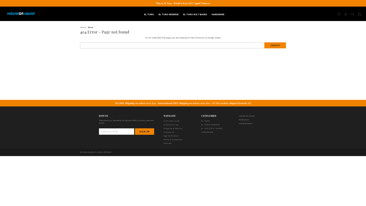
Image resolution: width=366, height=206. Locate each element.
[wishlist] (338, 13)
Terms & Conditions (173, 139)
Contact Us (169, 132)
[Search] (352, 13)
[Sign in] (345, 13)
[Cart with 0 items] (359, 13)
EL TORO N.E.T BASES (195, 14)
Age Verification (171, 136)
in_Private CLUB (171, 121)
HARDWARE (218, 14)
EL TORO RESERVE (169, 14)
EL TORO (149, 14)
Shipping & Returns (173, 128)
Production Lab (171, 125)
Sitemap (168, 143)
